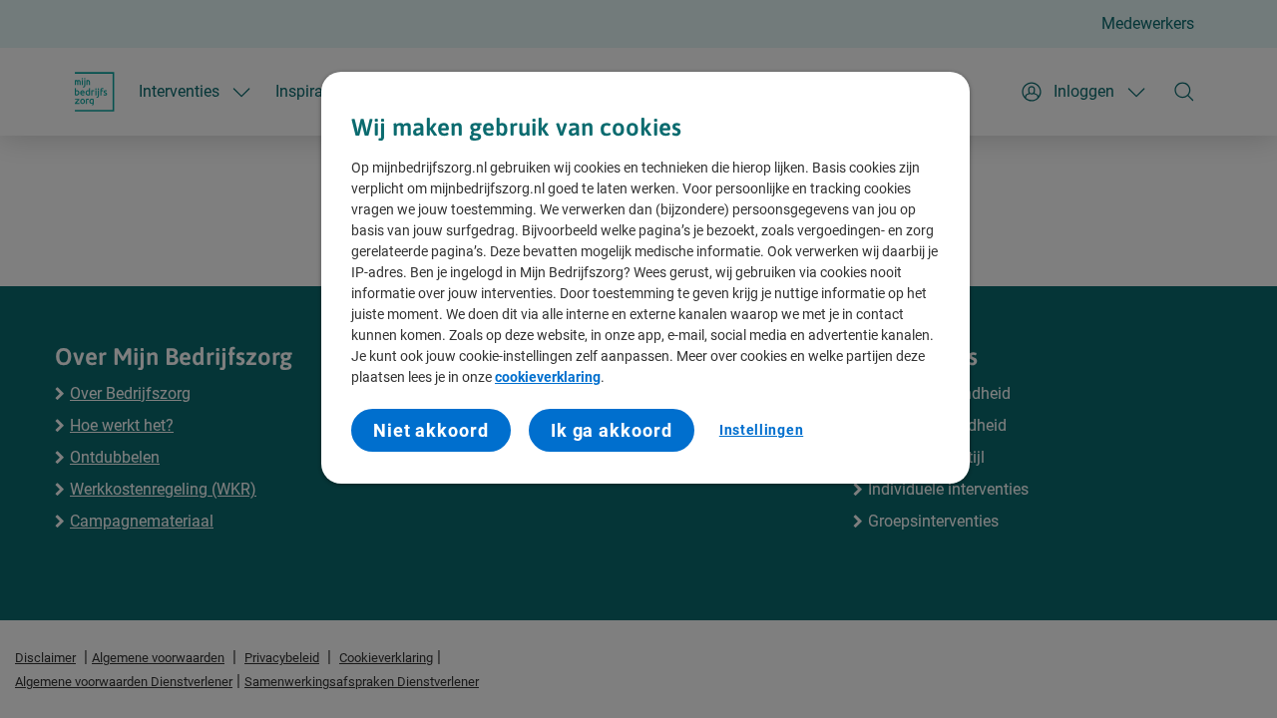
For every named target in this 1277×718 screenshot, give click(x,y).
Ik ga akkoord (611, 430)
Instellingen (761, 430)
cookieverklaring (548, 377)
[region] (645, 278)
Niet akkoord (431, 430)
